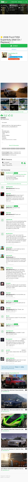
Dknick (7, 316)
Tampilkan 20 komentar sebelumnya (14, 183)
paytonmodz (9, 247)
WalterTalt (8, 193)
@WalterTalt (9, 207)
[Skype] (10, 55)
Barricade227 (9, 339)
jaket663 (8, 350)
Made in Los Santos (5, 477)
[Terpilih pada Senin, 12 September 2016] (2, 37)
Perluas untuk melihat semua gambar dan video (14, 111)
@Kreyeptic (9, 302)
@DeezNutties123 (10, 188)
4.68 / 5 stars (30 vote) (5, 119)
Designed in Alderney (5, 476)
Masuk (16, 367)
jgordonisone (9, 233)
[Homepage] (9, 55)
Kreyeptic (8, 283)
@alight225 (9, 249)
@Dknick (8, 325)
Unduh (15, 45)
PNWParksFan (9, 268)
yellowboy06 (9, 219)
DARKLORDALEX (10, 358)
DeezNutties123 (12, 53)
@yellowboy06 (9, 257)
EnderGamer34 (9, 331)
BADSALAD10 (9, 186)
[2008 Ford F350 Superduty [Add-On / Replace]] (14, 90)
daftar (22, 367)
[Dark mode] (24, 2)
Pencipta (15, 173)
